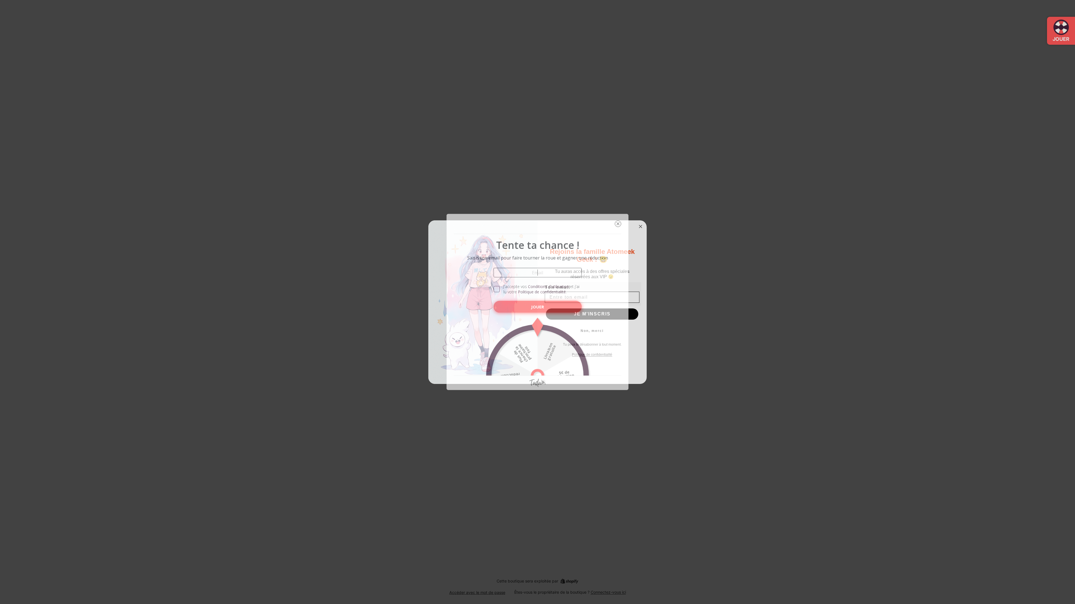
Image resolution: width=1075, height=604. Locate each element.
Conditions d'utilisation (548, 286)
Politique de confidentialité (542, 291)
